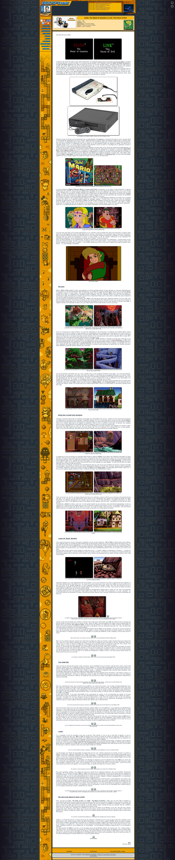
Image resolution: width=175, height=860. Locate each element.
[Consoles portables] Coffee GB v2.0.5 (103, 7)
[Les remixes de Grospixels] (45, 49)
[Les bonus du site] (45, 33)
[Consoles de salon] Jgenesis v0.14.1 (103, 8)
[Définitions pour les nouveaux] (45, 41)
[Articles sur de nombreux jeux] (45, 28)
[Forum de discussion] (45, 36)
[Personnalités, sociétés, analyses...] (45, 31)
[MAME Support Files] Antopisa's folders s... (104, 3)
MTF (60, 35)
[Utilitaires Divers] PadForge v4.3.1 (102, 9)
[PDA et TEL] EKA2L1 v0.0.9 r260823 (103, 5)
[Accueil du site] (45, 26)
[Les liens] (45, 38)
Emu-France (113, 2)
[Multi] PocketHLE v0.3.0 (100, 6)
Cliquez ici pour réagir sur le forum (107, 854)
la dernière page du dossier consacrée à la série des (108, 61)
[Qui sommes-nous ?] (45, 43)
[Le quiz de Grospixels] (45, 46)
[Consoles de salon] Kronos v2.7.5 (102, 4)
